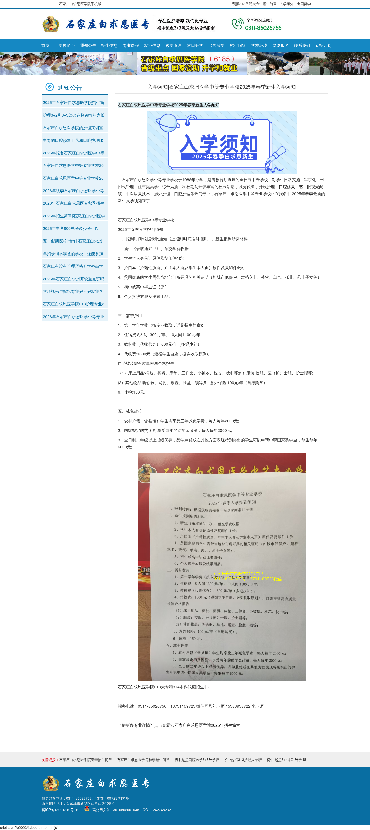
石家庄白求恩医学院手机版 (80, 3)
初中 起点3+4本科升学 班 (286, 759)
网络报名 (281, 45)
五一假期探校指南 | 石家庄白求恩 (72, 241)
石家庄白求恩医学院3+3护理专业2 (73, 304)
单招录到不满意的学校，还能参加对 (73, 255)
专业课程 (131, 45)
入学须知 (287, 3)
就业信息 (152, 45)
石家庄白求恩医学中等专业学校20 (73, 165)
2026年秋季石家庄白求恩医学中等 (73, 190)
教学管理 (174, 45)
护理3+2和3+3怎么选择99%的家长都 (74, 116)
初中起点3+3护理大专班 (243, 759)
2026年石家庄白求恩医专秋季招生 (73, 203)
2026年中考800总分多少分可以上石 (73, 229)
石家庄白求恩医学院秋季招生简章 (143, 759)
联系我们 (302, 45)
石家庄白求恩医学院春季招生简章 (85, 759)
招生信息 (109, 45)
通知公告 (88, 45)
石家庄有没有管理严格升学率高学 (73, 266)
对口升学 (195, 45)
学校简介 (67, 45)
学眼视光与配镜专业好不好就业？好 (73, 292)
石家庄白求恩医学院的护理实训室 (73, 127)
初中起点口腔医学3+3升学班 (196, 759)
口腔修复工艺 (291, 186)
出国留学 (304, 3)
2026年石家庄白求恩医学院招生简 (73, 102)
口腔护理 (182, 193)
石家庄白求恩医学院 (136, 687)
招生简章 (270, 3)
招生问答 (238, 45)
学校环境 (259, 45)
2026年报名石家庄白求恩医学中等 (73, 153)
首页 (45, 45)
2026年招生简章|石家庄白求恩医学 (74, 216)
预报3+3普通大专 (246, 3)
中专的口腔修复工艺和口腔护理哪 (73, 140)
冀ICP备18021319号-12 (60, 809)
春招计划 (323, 45)
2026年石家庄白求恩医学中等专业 (73, 316)
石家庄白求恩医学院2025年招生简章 (207, 725)
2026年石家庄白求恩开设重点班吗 (73, 279)
